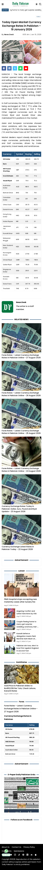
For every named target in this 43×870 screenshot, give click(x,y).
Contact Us (16, 847)
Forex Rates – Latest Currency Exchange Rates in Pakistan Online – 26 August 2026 (21, 394)
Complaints (6, 851)
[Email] (26, 68)
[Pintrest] (23, 855)
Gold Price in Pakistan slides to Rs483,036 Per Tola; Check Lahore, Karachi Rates (20, 688)
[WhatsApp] (20, 68)
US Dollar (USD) (19, 83)
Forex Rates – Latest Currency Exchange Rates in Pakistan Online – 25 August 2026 (21, 432)
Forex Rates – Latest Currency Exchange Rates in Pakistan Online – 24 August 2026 (21, 469)
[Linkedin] (27, 855)
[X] (15, 68)
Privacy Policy (29, 847)
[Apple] (36, 855)
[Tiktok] (19, 855)
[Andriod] (31, 855)
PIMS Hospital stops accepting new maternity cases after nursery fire (20, 600)
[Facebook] (4, 68)
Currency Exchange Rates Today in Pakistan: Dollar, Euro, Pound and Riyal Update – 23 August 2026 (19, 509)
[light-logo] (21, 4)
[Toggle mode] (36, 4)
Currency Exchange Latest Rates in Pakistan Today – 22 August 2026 (18, 548)
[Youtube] (11, 855)
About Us (5, 847)
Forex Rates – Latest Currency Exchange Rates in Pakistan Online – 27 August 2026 (21, 356)
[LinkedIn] (9, 68)
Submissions (19, 851)
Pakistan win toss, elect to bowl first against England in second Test (28, 648)
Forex (38, 17)
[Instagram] (15, 855)
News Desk (9, 34)
